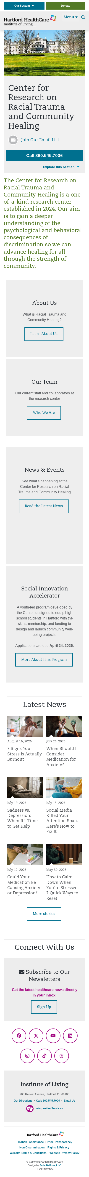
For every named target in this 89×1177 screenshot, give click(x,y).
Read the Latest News (44, 506)
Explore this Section (59, 167)
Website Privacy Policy (64, 1153)
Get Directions (23, 1100)
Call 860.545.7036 (44, 155)
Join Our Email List (40, 140)
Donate (65, 5)
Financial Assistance (30, 1142)
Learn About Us (44, 334)
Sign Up (44, 1007)
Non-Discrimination (31, 1147)
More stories (44, 914)
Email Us (69, 1100)
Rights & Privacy (58, 1147)
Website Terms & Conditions (28, 1153)
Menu (69, 17)
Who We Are (44, 413)
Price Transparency (59, 1142)
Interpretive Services (49, 1108)
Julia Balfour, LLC (50, 1165)
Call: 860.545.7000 (48, 1100)
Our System (23, 5)
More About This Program (44, 660)
